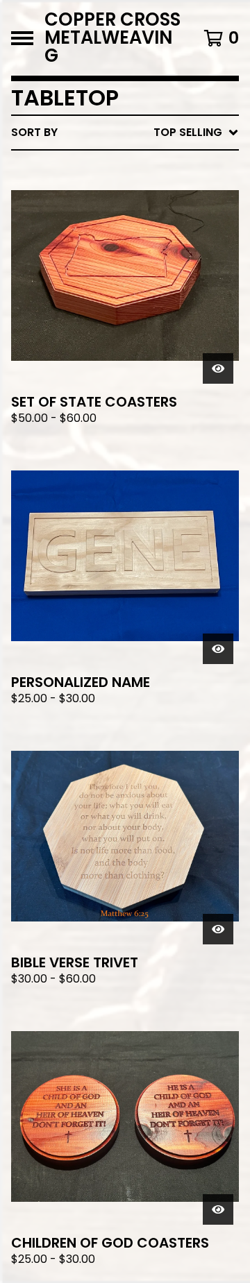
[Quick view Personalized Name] (218, 649)
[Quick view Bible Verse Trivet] (218, 929)
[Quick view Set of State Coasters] (218, 368)
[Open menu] (22, 38)
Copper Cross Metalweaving (112, 38)
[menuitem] (125, 132)
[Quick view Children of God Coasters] (218, 1209)
